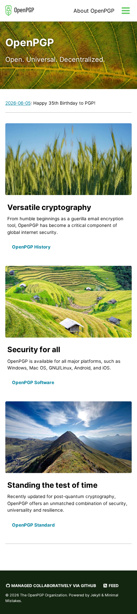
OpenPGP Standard (33, 525)
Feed (113, 585)
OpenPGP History (31, 247)
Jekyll (95, 595)
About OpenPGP (93, 10)
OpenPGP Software (33, 382)
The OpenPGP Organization (43, 595)
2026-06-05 (18, 103)
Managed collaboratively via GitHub (53, 585)
